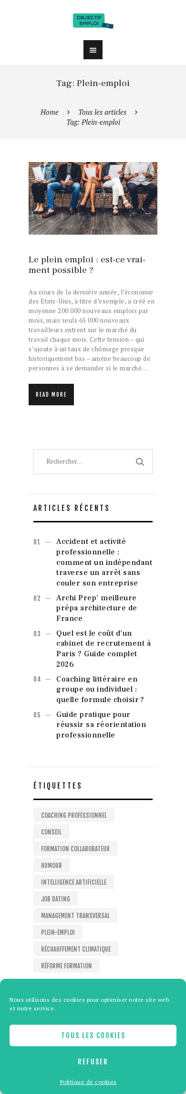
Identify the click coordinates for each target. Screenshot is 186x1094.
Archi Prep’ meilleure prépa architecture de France (96, 608)
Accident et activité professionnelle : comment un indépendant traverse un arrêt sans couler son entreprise (104, 562)
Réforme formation (66, 966)
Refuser (93, 1061)
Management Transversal (75, 916)
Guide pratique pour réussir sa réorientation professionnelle (101, 725)
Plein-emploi (58, 932)
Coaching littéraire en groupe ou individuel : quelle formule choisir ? (100, 689)
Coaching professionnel (74, 815)
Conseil (51, 832)
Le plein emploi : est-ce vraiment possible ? (87, 265)
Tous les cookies (93, 1035)
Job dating (55, 899)
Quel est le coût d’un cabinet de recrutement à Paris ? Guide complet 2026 (103, 648)
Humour (51, 865)
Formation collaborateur (75, 849)
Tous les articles (102, 112)
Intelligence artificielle (73, 882)
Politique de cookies (88, 1081)
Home (50, 112)
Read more (51, 394)
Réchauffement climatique (76, 949)
